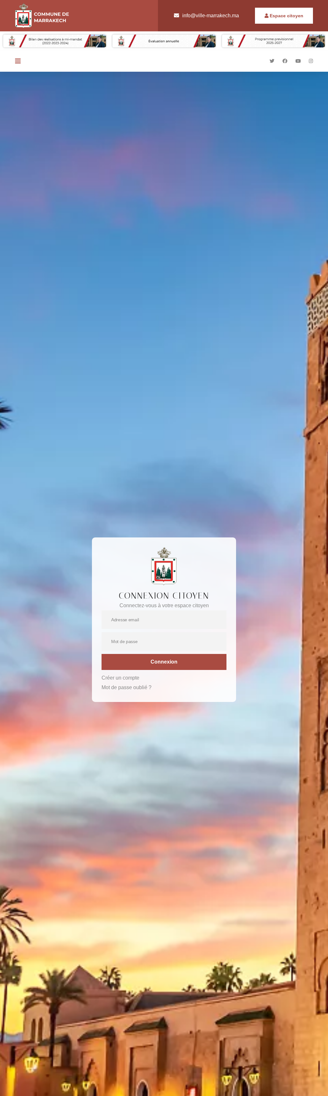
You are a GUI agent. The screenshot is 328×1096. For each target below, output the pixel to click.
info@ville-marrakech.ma (210, 15)
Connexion (164, 662)
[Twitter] (272, 61)
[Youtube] (298, 61)
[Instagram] (311, 61)
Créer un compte (120, 678)
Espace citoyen (285, 15)
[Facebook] (285, 61)
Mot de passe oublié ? (127, 687)
